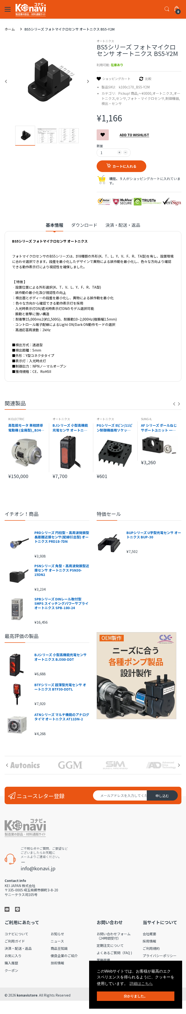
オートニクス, (163, 93)
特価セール (109, 513)
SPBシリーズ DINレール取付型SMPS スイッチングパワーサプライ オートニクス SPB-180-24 (61, 603)
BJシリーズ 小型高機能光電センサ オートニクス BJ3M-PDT (70, 427)
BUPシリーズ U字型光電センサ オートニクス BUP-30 (153, 534)
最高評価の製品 (22, 635)
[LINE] (17, 909)
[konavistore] (31, 9)
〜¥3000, (145, 93)
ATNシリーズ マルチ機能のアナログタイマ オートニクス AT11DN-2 (61, 716)
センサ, (121, 98)
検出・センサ (111, 103)
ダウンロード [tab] (84, 225)
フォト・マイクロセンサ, (146, 98)
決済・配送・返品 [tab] (122, 225)
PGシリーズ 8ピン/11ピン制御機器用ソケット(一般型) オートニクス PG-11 (114, 427)
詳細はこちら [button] (141, 984)
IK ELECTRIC (16, 419)
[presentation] (174, 404)
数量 (100, 145)
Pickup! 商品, (128, 93)
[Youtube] (7, 909)
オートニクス (105, 41)
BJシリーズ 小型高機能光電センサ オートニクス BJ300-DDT (60, 656)
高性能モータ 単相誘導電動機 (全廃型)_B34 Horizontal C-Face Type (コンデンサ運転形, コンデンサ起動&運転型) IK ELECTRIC (26, 427)
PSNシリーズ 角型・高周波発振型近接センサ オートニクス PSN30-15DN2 (61, 570)
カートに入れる (124, 166)
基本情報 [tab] (54, 225)
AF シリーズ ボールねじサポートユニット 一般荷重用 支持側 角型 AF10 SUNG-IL (159, 427)
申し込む (162, 795)
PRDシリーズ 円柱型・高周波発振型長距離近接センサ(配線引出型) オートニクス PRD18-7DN (61, 537)
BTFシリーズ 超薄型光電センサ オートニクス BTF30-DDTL (60, 687)
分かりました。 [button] (135, 996)
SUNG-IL (146, 419)
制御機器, (172, 98)
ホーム (10, 29)
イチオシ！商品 (22, 513)
